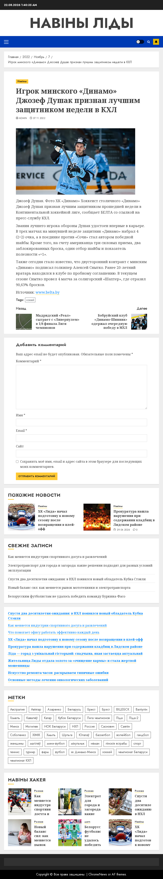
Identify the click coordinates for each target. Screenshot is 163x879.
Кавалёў (32, 718)
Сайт (20, 446)
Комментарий (28, 361)
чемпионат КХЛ (20, 760)
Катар (48, 718)
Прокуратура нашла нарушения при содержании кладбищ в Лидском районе (134, 518)
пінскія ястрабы (116, 743)
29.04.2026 (123, 530)
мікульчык (77, 743)
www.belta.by (47, 292)
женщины (17, 743)
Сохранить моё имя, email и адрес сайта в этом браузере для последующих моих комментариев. (81, 464)
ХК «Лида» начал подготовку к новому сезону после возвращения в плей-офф (56, 520)
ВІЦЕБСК (122, 709)
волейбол (123, 735)
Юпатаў (84, 735)
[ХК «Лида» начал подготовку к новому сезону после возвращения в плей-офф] (21, 517)
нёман (95, 743)
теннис (14, 752)
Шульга (67, 735)
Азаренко (54, 709)
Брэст (106, 709)
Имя (20, 415)
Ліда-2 (133, 718)
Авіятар (36, 709)
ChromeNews (97, 874)
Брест (91, 709)
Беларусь (74, 709)
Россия (89, 726)
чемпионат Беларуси (132, 752)
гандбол (143, 735)
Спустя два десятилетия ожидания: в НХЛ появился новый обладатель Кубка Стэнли (77, 579)
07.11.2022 (39, 118)
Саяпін (125, 726)
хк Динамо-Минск (83, 752)
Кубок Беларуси (69, 718)
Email (21, 430)
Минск (14, 726)
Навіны (22, 81)
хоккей (30, 300)
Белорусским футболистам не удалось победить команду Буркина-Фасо (66, 596)
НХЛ (75, 726)
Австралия (17, 709)
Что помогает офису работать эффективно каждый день (53, 632)
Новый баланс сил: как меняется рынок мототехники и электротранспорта (69, 587)
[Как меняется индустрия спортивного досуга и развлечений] (19, 801)
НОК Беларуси (55, 726)
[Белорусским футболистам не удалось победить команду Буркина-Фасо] (70, 832)
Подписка (156, 42)
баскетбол (103, 735)
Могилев (31, 726)
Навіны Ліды (82, 23)
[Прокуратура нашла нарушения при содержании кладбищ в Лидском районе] (97, 517)
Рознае (38, 791)
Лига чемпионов (98, 718)
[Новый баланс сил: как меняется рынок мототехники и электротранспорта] (19, 832)
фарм (45, 752)
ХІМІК (36, 735)
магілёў (35, 743)
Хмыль (51, 735)
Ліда (119, 718)
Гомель (15, 718)
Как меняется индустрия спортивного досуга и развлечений (57, 557)
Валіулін (141, 709)
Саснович (107, 726)
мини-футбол (56, 743)
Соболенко (18, 735)
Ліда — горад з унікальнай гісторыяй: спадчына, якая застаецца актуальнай (75, 653)
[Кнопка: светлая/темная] (140, 42)
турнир (30, 752)
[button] (6, 42)
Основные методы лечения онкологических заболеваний (58, 680)
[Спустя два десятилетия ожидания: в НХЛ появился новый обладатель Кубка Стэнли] (120, 801)
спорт (137, 743)
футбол (60, 752)
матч (87, 822)
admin (23, 118)
